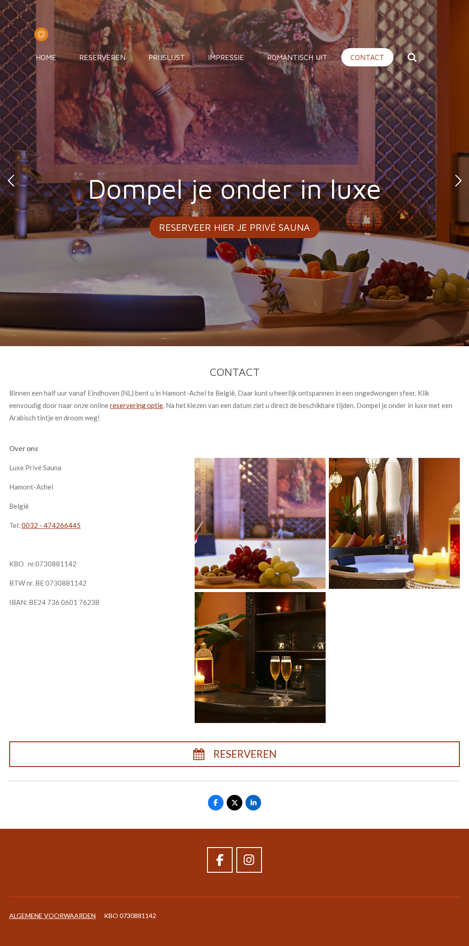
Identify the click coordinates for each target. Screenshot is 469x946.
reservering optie (136, 405)
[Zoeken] (412, 57)
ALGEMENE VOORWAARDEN (52, 915)
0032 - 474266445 (51, 525)
